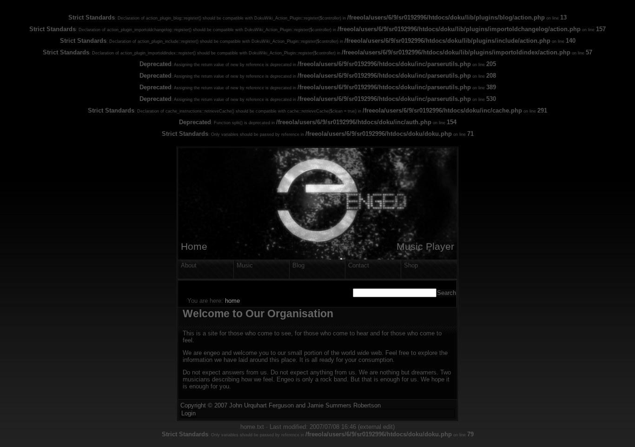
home (232, 300)
